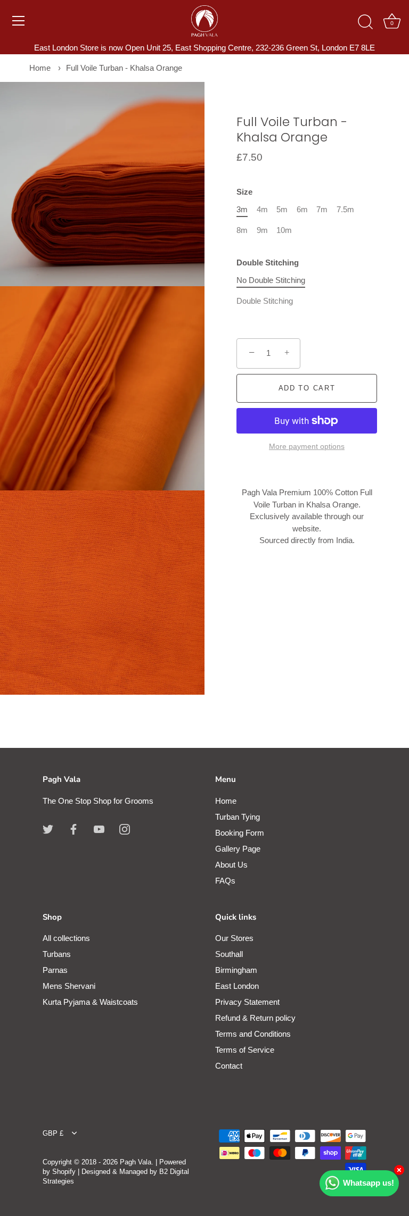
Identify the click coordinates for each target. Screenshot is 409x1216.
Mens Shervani (69, 985)
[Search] (365, 22)
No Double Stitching (270, 280)
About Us (231, 864)
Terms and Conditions (253, 1033)
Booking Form (239, 832)
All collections (66, 938)
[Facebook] (73, 828)
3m (242, 209)
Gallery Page (237, 848)
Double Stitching (267, 262)
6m (302, 209)
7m (322, 209)
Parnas (55, 970)
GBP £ (53, 1133)
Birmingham (236, 970)
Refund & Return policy (255, 1017)
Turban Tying (237, 816)
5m (282, 209)
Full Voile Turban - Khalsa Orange (124, 67)
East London (237, 985)
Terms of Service (244, 1049)
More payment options (307, 447)
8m (242, 230)
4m (262, 209)
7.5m (345, 209)
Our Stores (234, 938)
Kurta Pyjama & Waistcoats (90, 1001)
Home (40, 67)
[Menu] (18, 20)
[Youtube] (99, 828)
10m (284, 230)
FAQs (225, 880)
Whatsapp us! (368, 1182)
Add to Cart (307, 388)
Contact (228, 1065)
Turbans (57, 954)
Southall (229, 954)
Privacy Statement (247, 1001)
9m (262, 230)
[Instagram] (124, 828)
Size (244, 191)
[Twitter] (48, 828)
